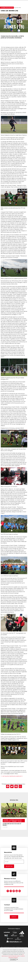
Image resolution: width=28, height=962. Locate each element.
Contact (13, 916)
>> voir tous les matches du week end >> (12, 776)
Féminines (14, 821)
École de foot (7, 821)
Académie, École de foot (7, 7)
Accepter (12, 959)
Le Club (19, 821)
